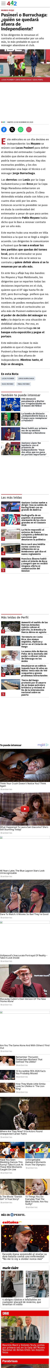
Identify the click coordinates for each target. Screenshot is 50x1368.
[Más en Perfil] (17, 1215)
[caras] (25, 1314)
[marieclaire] (25, 1268)
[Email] (29, 129)
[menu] (3, 3)
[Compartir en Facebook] (4, 129)
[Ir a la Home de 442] (12, 4)
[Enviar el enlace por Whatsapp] (20, 129)
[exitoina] (25, 1223)
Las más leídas (11, 498)
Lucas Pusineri (8, 378)
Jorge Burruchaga (26, 378)
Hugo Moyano (7, 384)
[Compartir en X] (12, 129)
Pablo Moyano (24, 384)
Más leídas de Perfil (14, 617)
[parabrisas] (25, 1362)
